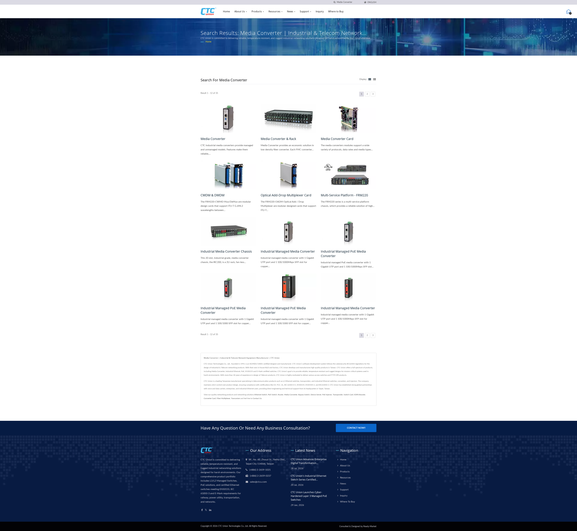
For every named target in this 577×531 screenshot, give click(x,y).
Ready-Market (369, 526)
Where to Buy (335, 11)
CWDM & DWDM (212, 195)
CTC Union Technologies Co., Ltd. (233, 526)
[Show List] (374, 79)
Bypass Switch (304, 395)
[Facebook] (202, 510)
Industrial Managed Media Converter (288, 251)
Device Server (316, 395)
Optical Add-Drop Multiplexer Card (286, 195)
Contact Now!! (356, 428)
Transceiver (235, 398)
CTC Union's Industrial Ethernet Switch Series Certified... (308, 477)
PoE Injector (327, 395)
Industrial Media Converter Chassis (226, 251)
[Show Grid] (370, 79)
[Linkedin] (210, 510)
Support (305, 11)
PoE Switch (272, 395)
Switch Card (348, 395)
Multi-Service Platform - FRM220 (344, 195)
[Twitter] (206, 510)
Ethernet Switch (260, 395)
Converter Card (210, 398)
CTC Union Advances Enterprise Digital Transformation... (309, 461)
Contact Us (257, 398)
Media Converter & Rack (278, 139)
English (372, 2)
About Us (240, 11)
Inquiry (320, 11)
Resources (275, 11)
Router (280, 395)
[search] (334, 2)
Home (226, 11)
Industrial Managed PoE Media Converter (343, 253)
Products (257, 11)
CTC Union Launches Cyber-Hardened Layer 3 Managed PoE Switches (309, 496)
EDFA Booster (359, 395)
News (290, 11)
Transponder (338, 395)
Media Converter (213, 139)
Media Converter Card (337, 139)
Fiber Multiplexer (223, 398)
